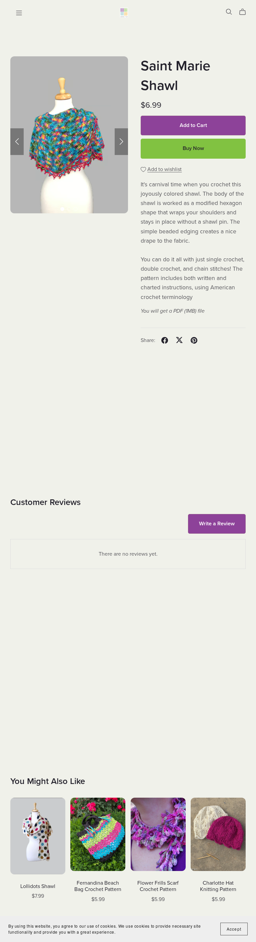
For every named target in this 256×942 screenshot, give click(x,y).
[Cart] (245, 12)
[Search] (229, 12)
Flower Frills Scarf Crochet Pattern (158, 886)
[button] (17, 141)
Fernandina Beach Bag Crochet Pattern (97, 886)
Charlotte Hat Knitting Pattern (218, 886)
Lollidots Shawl (37, 886)
